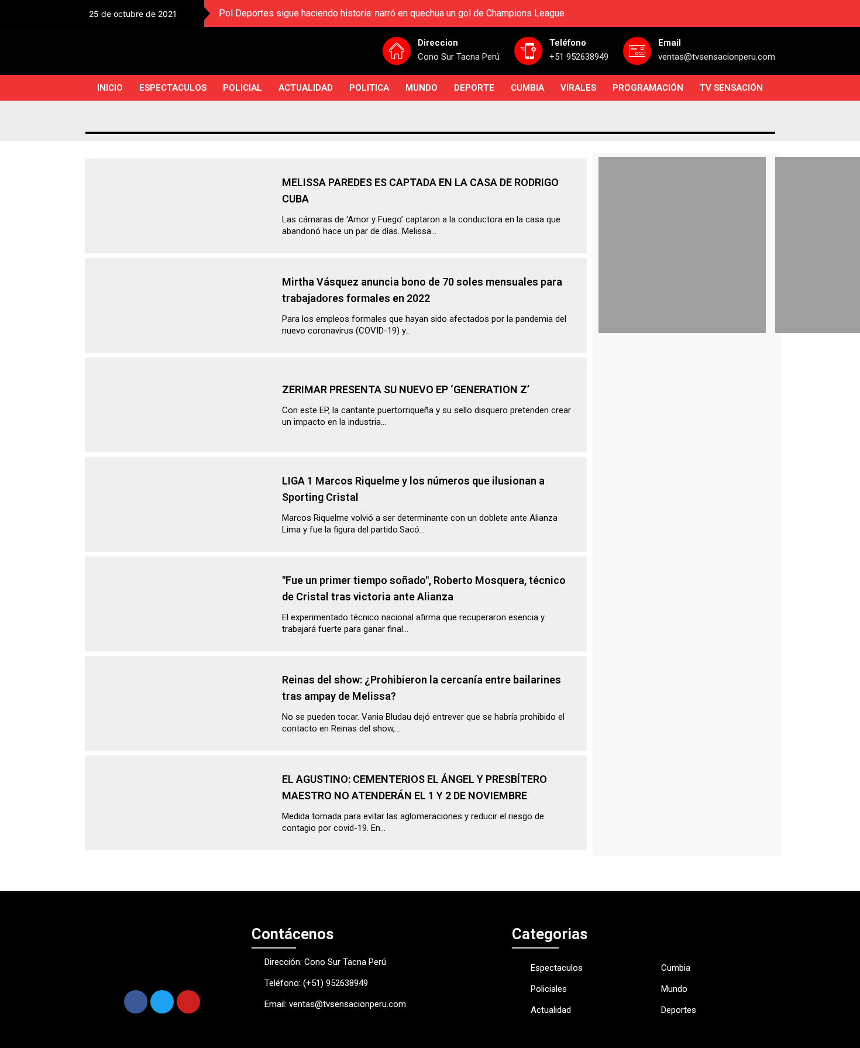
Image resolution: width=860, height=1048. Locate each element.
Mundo (421, 88)
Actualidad (305, 88)
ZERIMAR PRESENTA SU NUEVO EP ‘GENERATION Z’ (405, 389)
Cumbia (527, 88)
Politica (369, 88)
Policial (242, 88)
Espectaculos (173, 88)
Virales (578, 88)
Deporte (474, 88)
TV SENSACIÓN (731, 88)
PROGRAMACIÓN (648, 88)
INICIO (110, 88)
